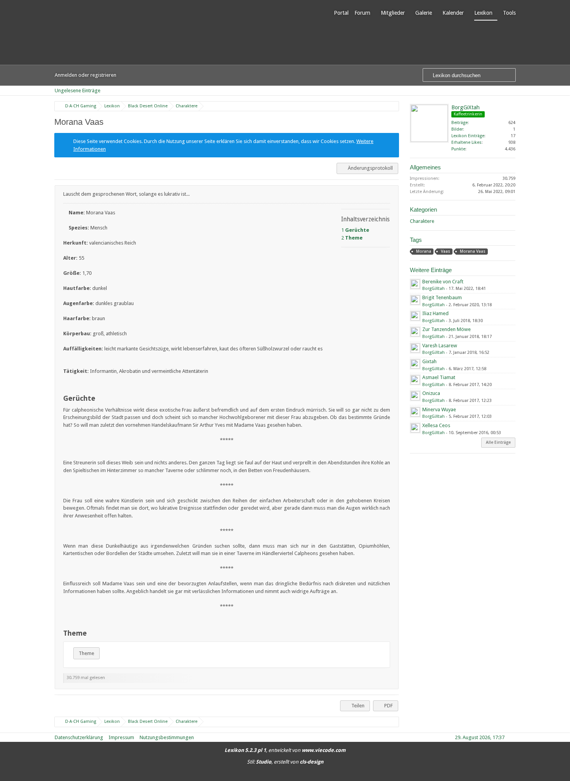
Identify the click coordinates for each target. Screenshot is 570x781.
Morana (423, 251)
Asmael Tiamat (438, 377)
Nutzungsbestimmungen (167, 737)
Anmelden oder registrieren (85, 75)
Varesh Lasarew (439, 345)
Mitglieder (393, 13)
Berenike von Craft (442, 281)
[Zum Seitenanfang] (392, 683)
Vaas (445, 251)
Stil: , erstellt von (285, 762)
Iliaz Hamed (435, 313)
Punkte (458, 149)
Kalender (453, 13)
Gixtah (429, 361)
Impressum (121, 737)
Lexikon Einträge (467, 135)
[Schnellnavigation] (502, 90)
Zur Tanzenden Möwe (446, 329)
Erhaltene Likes (466, 142)
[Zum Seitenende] (513, 90)
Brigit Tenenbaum (442, 297)
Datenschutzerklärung (79, 737)
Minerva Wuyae (439, 409)
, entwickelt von (285, 750)
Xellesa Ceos (436, 425)
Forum (362, 13)
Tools (509, 13)
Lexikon (483, 13)
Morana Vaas (472, 251)
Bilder (457, 129)
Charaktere (422, 221)
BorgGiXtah (465, 107)
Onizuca (431, 393)
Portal (341, 13)
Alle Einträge (498, 442)
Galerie (423, 13)
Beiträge (459, 122)
